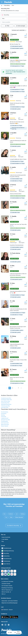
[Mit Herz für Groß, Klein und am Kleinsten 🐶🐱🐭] (14, 121)
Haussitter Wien (4, 407)
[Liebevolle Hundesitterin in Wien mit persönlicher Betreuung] (14, 272)
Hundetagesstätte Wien (6, 399)
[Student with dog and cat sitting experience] (14, 102)
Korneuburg (3, 413)
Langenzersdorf (4, 418)
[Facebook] (2, 624)
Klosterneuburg (4, 412)
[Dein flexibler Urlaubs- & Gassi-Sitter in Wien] (14, 358)
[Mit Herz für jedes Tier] (14, 41)
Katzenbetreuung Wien (6, 404)
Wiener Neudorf (4, 426)
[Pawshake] (8, 2)
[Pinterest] (8, 624)
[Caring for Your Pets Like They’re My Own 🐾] (14, 223)
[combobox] (14, 15)
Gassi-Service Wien (5, 401)
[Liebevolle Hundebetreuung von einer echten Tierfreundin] (14, 308)
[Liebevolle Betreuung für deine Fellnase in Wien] (14, 342)
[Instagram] (5, 624)
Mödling (3, 415)
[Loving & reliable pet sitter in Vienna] (14, 156)
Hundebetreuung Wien (6, 398)
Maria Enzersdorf (5, 424)
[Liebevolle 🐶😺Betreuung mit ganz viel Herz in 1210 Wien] (14, 59)
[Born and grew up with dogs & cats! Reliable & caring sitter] (14, 325)
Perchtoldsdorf (4, 421)
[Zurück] (7, 388)
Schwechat (3, 416)
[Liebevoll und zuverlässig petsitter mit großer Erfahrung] (14, 174)
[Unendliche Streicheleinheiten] (14, 241)
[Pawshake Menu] (1, 2)
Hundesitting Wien (5, 402)
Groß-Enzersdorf (5, 423)
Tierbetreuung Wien (5, 406)
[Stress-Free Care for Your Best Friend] (14, 376)
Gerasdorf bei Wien (5, 419)
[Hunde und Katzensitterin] (14, 191)
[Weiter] (21, 388)
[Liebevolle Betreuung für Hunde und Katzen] (14, 139)
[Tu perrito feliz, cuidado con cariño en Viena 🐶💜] (14, 84)
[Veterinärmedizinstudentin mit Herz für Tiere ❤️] (14, 290)
